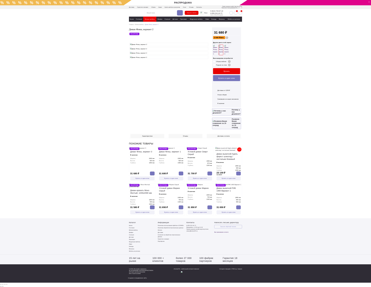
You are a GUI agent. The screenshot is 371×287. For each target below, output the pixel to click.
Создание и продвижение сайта (137, 278)
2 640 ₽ (217, 38)
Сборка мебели (221, 61)
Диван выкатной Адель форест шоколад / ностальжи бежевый (227, 156)
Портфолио (161, 241)
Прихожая (183, 19)
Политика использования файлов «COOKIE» (171, 225)
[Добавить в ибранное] (207, 40)
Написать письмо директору (226, 222)
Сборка (153, 7)
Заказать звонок (191, 13)
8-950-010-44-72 (216, 13)
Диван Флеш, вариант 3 (141, 152)
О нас (184, 7)
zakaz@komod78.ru (192, 231)
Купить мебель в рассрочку (172, 7)
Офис (207, 19)
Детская (175, 19)
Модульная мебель (196, 19)
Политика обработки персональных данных (170, 227)
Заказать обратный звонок (228, 226)
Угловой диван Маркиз (198, 188)
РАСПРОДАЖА (183, 2)
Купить (227, 71)
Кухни (132, 19)
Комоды (214, 19)
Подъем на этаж (221, 65)
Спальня (167, 19)
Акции (160, 7)
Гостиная (139, 19)
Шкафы (159, 19)
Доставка (131, 7)
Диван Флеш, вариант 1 (170, 152)
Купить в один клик (226, 78)
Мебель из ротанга (234, 19)
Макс (206, 13)
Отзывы (191, 7)
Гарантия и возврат (142, 7)
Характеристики (147, 136)
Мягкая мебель (150, 19)
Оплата (160, 230)
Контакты (199, 7)
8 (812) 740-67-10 (216, 11)
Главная (131, 24)
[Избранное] (235, 13)
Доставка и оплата (224, 136)
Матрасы (222, 19)
